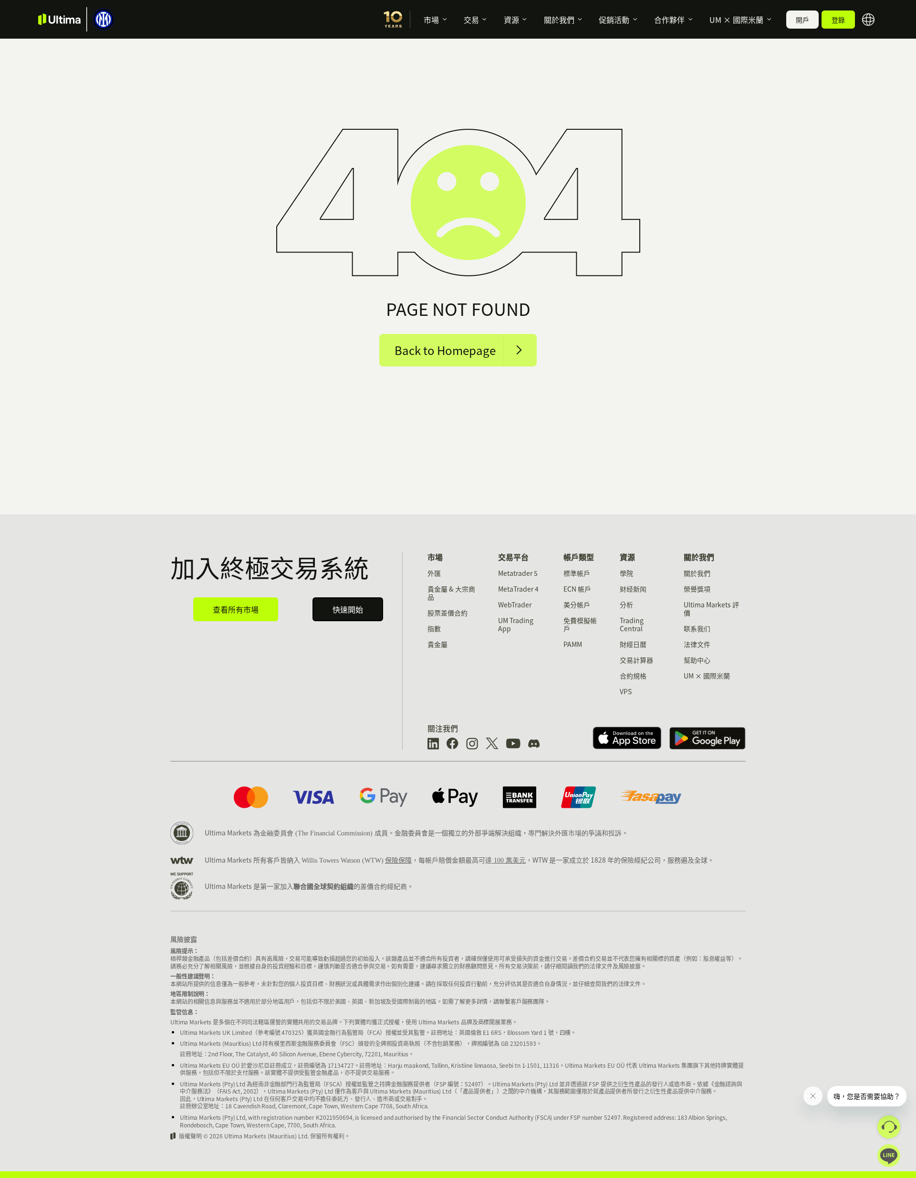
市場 (431, 19)
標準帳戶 (576, 573)
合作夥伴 (669, 19)
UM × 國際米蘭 (736, 19)
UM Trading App (515, 624)
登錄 (838, 19)
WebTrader (514, 604)
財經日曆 (633, 644)
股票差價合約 (447, 612)
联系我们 (697, 628)
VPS (626, 691)
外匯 (434, 573)
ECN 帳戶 (577, 589)
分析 (626, 604)
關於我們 (559, 19)
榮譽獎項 (697, 589)
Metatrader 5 (518, 573)
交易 (471, 19)
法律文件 (697, 644)
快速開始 (348, 609)
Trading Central (632, 624)
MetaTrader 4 (518, 589)
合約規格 (633, 675)
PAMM (572, 644)
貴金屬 (437, 644)
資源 (511, 19)
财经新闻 (633, 589)
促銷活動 (614, 19)
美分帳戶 (576, 604)
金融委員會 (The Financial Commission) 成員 (324, 833)
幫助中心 (697, 660)
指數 (434, 628)
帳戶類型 (578, 557)
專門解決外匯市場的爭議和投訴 (575, 833)
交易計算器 (636, 660)
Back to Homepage (445, 350)
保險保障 (398, 860)
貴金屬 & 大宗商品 (451, 593)
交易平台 (513, 557)
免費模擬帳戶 (580, 624)
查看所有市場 (236, 609)
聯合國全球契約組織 (323, 886)
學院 (626, 573)
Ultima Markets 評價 (711, 608)
